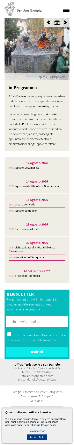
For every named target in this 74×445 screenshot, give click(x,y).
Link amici (37, 400)
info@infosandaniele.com (37, 376)
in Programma (57, 77)
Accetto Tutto (37, 437)
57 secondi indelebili (27, 276)
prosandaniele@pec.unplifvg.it (37, 379)
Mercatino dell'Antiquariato (30, 257)
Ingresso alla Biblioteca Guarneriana (37, 186)
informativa (31, 335)
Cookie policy (48, 425)
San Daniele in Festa (27, 229)
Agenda (43, 77)
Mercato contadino (25, 210)
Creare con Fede (25, 204)
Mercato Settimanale (26, 167)
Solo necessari (37, 431)
